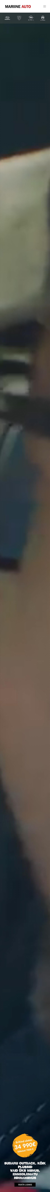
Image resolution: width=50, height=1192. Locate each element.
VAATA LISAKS (25, 1184)
